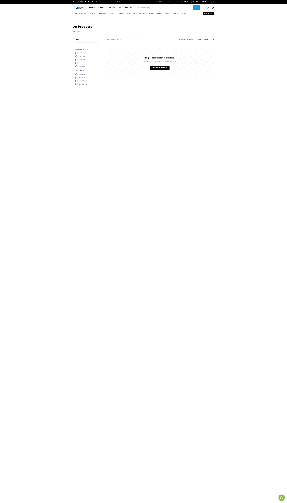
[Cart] (212, 7)
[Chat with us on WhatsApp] (281, 498)
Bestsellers (92, 13)
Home (75, 20)
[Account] (208, 7)
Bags (134, 13)
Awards (175, 13)
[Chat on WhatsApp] (191, 2)
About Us (101, 7)
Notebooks (142, 13)
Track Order (185, 2)
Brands (112, 13)
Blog (119, 7)
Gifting (183, 13)
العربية (212, 2)
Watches (167, 13)
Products (91, 7)
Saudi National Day (80, 13)
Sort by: (200, 39)
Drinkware (121, 13)
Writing (159, 13)
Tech (128, 13)
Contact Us (128, 7)
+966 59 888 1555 (200, 2)
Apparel (151, 13)
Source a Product (174, 2)
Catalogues (111, 7)
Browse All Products (160, 68)
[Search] (196, 7)
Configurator (208, 13)
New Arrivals (103, 13)
